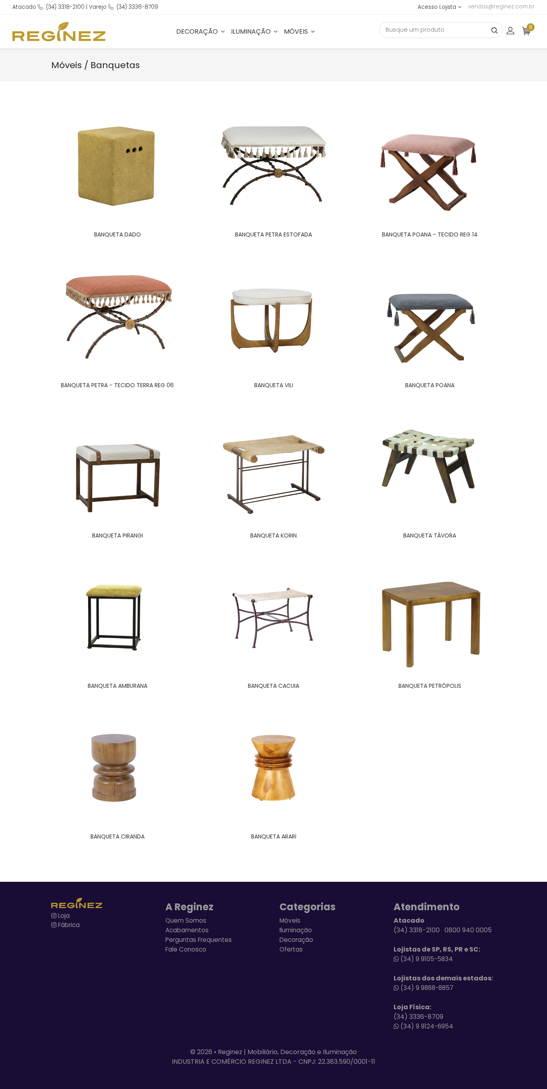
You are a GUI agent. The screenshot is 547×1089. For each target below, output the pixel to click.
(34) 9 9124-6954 (426, 1026)
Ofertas (291, 949)
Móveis (290, 920)
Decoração (296, 939)
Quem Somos (185, 920)
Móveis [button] (297, 31)
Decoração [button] (197, 31)
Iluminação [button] (251, 31)
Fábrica (68, 925)
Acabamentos (187, 930)
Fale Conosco (185, 949)
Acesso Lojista (437, 7)
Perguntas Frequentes (198, 939)
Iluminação (296, 930)
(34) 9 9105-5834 (426, 959)
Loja (63, 915)
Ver (129, 165)
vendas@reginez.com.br (501, 6)
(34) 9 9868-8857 (426, 988)
